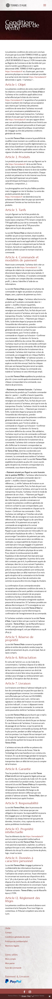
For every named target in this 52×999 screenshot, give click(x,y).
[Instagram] (30, 992)
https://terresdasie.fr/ (14, 71)
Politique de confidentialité (16, 941)
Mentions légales (12, 946)
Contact (8, 932)
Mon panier (10, 963)
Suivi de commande (13, 968)
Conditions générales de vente (17, 937)
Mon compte (10, 959)
